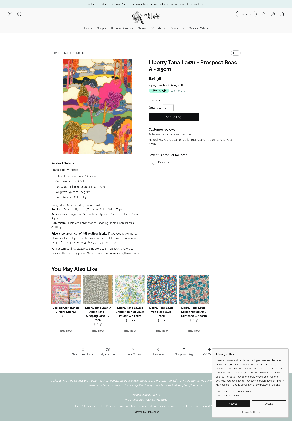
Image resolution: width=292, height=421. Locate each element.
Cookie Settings (190, 406)
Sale (141, 28)
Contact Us (177, 28)
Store (67, 52)
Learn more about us (227, 395)
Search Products (82, 354)
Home (88, 28)
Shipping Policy (126, 406)
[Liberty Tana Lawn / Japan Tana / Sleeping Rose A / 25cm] (98, 289)
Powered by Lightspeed (146, 412)
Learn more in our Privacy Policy (233, 391)
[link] (251, 410)
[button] (146, 17)
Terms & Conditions (85, 406)
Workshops (158, 28)
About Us (173, 406)
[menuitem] (233, 53)
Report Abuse (209, 406)
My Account (108, 354)
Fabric (80, 52)
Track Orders (133, 354)
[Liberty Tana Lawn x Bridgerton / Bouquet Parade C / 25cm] (130, 289)
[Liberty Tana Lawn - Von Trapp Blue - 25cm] (162, 289)
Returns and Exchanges (152, 406)
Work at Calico (198, 28)
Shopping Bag (184, 354)
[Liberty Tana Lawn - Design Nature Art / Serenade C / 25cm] (194, 289)
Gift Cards (209, 354)
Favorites (158, 354)
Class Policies (107, 406)
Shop (100, 28)
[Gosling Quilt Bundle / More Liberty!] (66, 289)
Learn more (177, 90)
